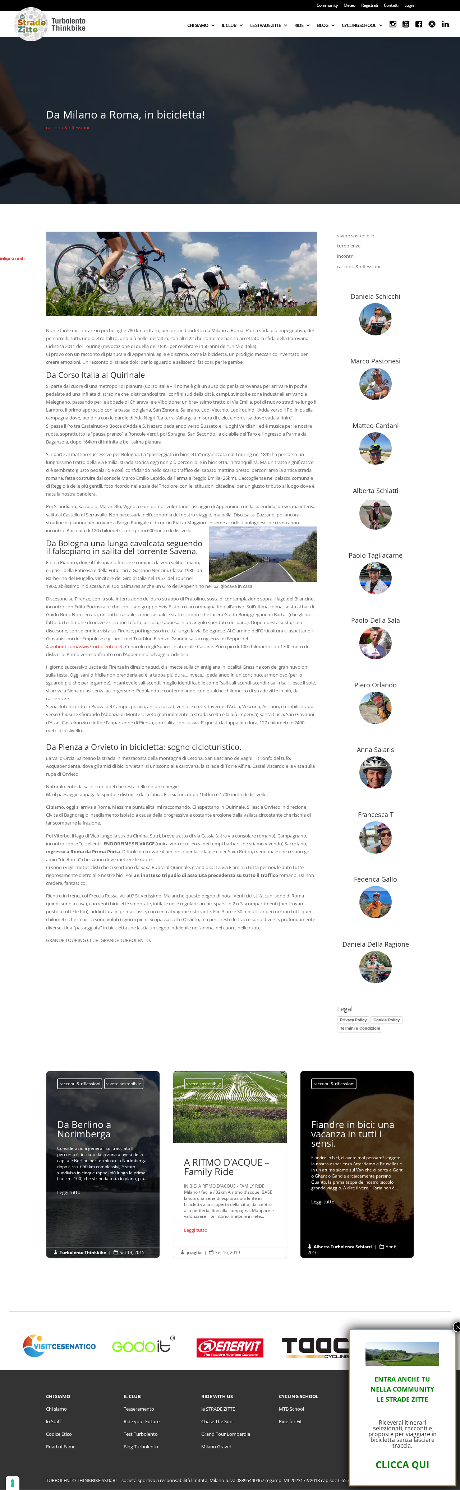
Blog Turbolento (141, 1446)
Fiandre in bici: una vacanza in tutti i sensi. (357, 1164)
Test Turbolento (141, 1434)
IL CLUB (229, 25)
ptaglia (194, 1252)
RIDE (298, 25)
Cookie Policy (386, 1019)
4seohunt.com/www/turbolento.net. (85, 646)
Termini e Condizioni (360, 1028)
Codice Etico (59, 1434)
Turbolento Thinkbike (83, 1252)
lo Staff (53, 1421)
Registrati (369, 5)
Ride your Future (142, 1421)
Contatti (391, 5)
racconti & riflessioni (67, 127)
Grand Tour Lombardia (225, 1434)
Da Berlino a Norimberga (103, 1159)
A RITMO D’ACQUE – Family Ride (229, 1164)
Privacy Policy (353, 1019)
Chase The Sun (217, 1421)
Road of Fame (60, 1446)
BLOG (322, 25)
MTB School (291, 1409)
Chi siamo (56, 1409)
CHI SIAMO (197, 25)
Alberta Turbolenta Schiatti (343, 1247)
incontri (345, 256)
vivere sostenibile (355, 235)
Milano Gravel (216, 1446)
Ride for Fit (290, 1421)
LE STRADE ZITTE (265, 25)
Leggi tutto (68, 1192)
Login (409, 5)
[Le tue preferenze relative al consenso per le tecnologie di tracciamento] (12, 1483)
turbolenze (348, 245)
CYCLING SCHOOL (359, 25)
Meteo (349, 5)
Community (327, 5)
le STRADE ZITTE (218, 1409)
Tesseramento (139, 1409)
